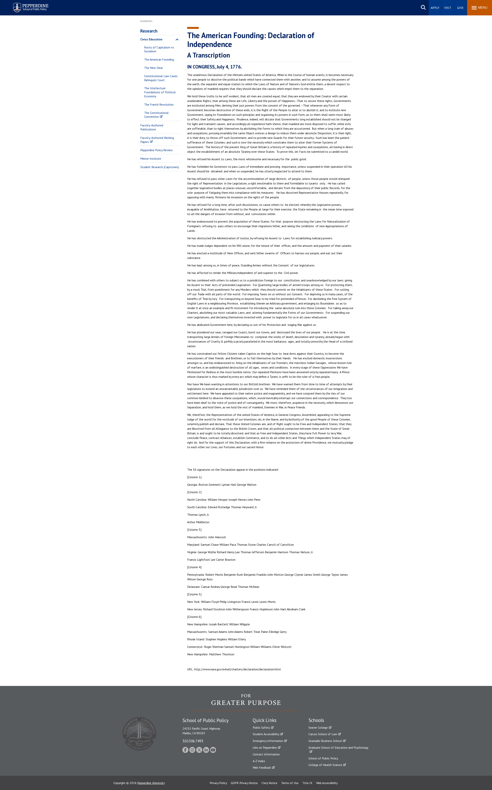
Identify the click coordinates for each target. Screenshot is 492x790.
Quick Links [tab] (264, 720)
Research (148, 31)
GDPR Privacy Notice (244, 783)
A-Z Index (259, 761)
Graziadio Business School (325, 741)
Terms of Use (289, 783)
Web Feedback (262, 767)
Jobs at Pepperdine (265, 747)
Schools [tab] (316, 720)
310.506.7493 (192, 740)
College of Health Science (325, 765)
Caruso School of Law (322, 734)
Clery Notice (269, 783)
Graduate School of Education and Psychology (338, 747)
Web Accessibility (327, 783)
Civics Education (151, 39)
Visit (447, 8)
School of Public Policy (323, 758)
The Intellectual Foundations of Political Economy (160, 92)
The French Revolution (159, 104)
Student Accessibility (266, 734)
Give (460, 8)
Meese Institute (150, 158)
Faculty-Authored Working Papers (157, 140)
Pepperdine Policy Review (156, 150)
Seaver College (318, 727)
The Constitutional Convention (156, 115)
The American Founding (159, 59)
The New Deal (153, 68)
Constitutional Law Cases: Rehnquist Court (161, 78)
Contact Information (266, 754)
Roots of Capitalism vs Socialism (159, 49)
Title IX (307, 783)
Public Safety (261, 727)
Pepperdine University (151, 783)
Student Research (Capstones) (159, 167)
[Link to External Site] (246, 702)
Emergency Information (268, 741)
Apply (435, 8)
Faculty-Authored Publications (151, 127)
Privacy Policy (218, 783)
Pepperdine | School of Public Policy (27, 5)
